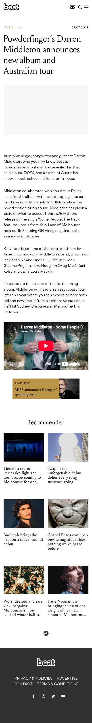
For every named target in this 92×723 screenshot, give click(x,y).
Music (9, 27)
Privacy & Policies (33, 678)
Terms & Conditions (58, 684)
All (20, 27)
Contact (23, 684)
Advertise (67, 678)
